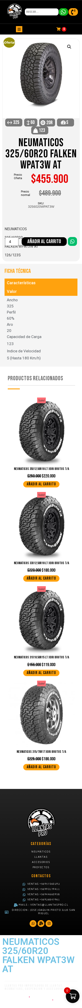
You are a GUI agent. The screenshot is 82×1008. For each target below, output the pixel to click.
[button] (69, 47)
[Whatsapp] (33, 923)
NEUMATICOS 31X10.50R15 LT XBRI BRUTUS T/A (41, 657)
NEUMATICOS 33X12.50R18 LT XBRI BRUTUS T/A (41, 563)
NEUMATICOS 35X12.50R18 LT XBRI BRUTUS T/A (41, 469)
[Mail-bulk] (41, 923)
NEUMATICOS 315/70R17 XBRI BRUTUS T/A (41, 752)
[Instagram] (49, 923)
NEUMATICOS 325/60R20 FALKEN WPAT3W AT (41, 154)
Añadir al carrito (44, 241)
